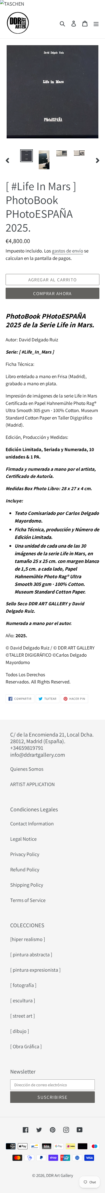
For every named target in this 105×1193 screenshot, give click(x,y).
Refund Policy (24, 869)
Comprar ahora (52, 293)
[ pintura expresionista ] (35, 970)
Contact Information (32, 823)
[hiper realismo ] (27, 939)
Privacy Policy (24, 854)
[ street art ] (22, 1016)
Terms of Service (28, 900)
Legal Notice (23, 839)
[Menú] (96, 23)
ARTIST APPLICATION (32, 784)
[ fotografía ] (23, 985)
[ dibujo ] (19, 1031)
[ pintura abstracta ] (31, 954)
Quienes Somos (26, 769)
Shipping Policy (26, 885)
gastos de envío (67, 251)
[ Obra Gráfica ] (26, 1046)
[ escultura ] (22, 1000)
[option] (26, 156)
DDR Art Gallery (59, 1175)
